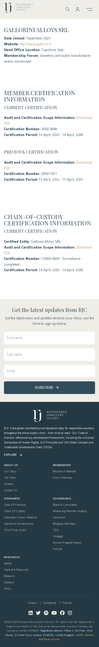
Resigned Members (64, 523)
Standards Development (18, 523)
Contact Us (10, 490)
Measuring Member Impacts (70, 511)
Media (8, 563)
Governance (62, 498)
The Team (10, 477)
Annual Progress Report (67, 542)
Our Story (10, 471)
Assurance (59, 517)
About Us (11, 465)
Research (9, 576)
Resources (12, 557)
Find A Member (62, 477)
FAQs (7, 588)
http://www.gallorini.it (35, 44)
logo (18, 9)
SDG (56, 530)
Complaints (49, 603)
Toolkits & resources (16, 570)
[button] (78, 9)
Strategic (58, 536)
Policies (57, 549)
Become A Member (64, 471)
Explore (10, 455)
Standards (12, 498)
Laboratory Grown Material (20, 517)
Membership (62, 465)
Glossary (9, 582)
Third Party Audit (15, 530)
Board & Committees (65, 505)
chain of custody (15, 511)
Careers (8, 484)
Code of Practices (15, 505)
